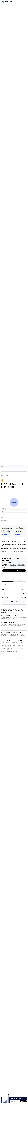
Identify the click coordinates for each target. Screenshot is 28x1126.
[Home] (7, 2)
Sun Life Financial (11, 470)
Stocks (5, 470)
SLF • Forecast (4, 466)
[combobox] (21, 584)
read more (4, 534)
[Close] (26, 1098)
